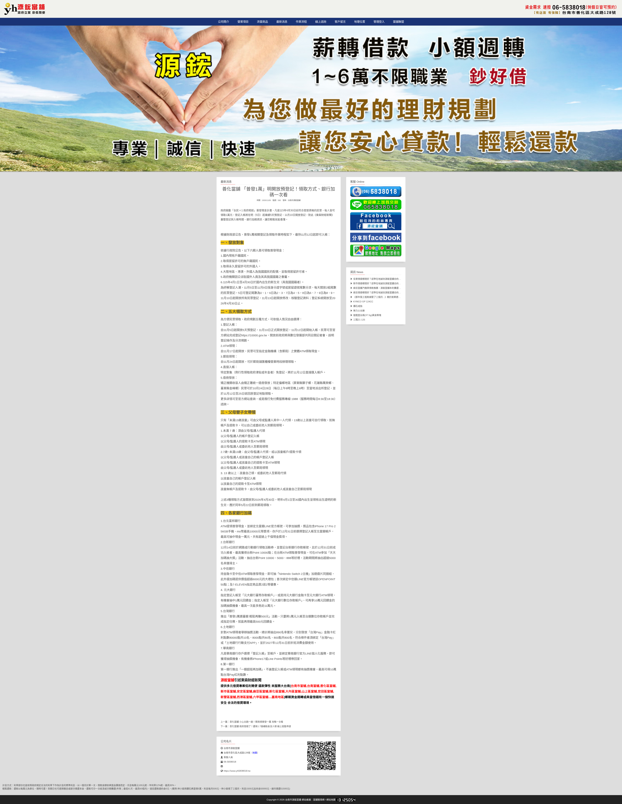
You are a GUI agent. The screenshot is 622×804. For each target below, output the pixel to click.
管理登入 (379, 21)
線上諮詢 (320, 21)
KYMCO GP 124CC (363, 301)
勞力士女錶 (359, 310)
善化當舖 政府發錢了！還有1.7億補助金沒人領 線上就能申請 (260, 726)
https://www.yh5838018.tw (237, 771)
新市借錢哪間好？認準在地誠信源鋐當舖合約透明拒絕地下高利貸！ (387, 283)
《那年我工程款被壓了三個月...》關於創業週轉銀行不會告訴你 (384, 297)
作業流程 (301, 21)
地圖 (255, 752)
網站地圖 (330, 799)
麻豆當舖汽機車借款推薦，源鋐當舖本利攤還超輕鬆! (379, 288)
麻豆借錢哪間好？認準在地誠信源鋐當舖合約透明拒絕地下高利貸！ (387, 292)
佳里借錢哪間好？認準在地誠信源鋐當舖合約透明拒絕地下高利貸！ (387, 279)
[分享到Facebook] (375, 238)
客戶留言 (340, 21)
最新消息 (281, 21)
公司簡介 (223, 21)
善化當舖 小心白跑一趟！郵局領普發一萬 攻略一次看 (256, 721)
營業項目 (242, 21)
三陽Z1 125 (359, 319)
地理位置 (359, 21)
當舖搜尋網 (318, 799)
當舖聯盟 (398, 21)
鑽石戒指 (357, 306)
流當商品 (262, 21)
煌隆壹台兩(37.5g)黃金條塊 (367, 315)
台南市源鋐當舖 (294, 200)
